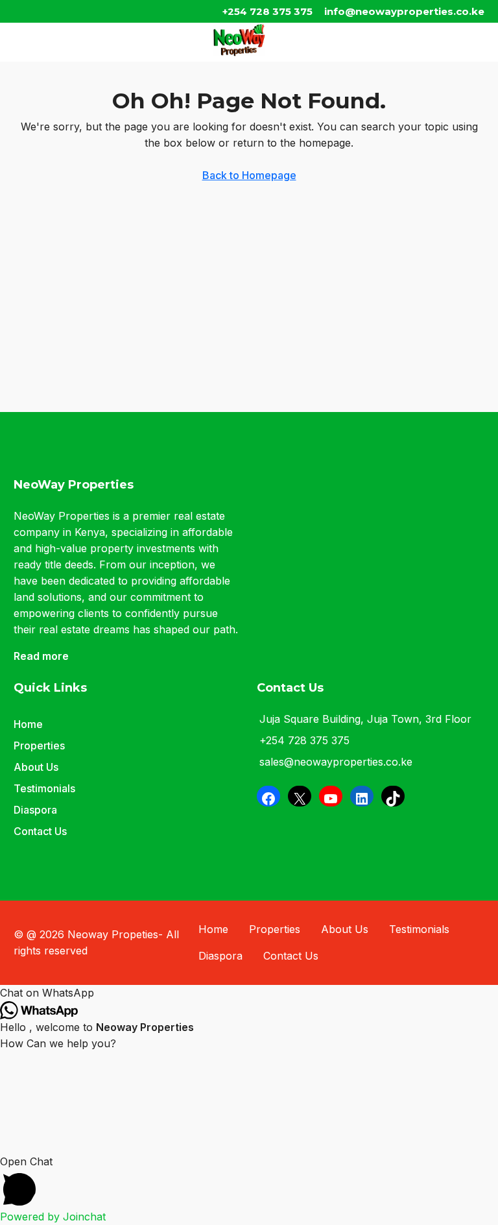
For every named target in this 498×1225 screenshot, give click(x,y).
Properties (39, 745)
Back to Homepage (249, 175)
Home (28, 724)
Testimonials (44, 788)
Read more (41, 655)
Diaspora (35, 809)
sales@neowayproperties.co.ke (335, 761)
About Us (36, 766)
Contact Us (40, 831)
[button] (249, 993)
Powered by (53, 1216)
